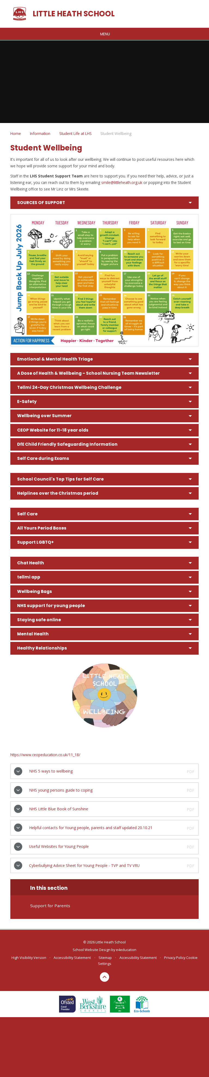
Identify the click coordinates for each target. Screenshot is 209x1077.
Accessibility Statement (72, 957)
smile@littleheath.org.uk (121, 182)
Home (15, 133)
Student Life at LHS (75, 133)
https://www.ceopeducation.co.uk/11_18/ (45, 754)
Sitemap (105, 957)
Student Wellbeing (115, 133)
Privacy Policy (174, 957)
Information (40, 133)
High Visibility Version (28, 957)
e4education (126, 949)
